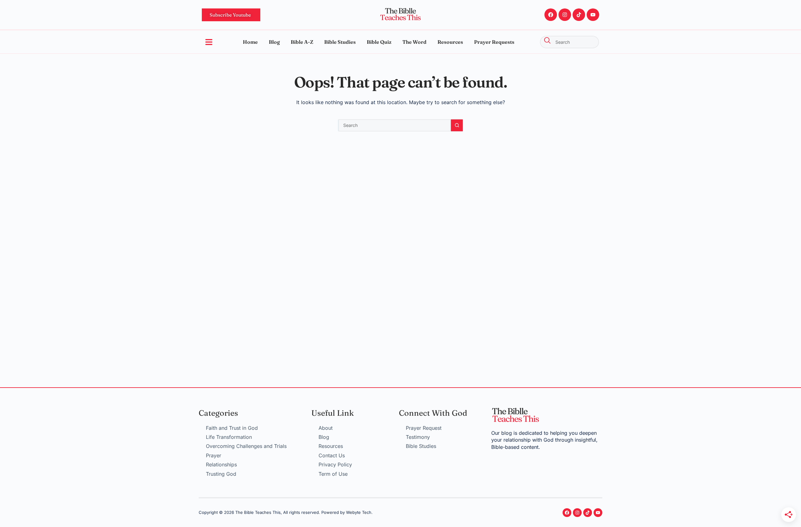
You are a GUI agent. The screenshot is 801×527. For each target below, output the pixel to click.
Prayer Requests (494, 42)
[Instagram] (565, 14)
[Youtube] (593, 14)
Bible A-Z (302, 42)
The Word (414, 42)
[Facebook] (550, 14)
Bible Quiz (379, 42)
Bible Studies (340, 42)
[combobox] (569, 42)
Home (250, 42)
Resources (450, 42)
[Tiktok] (579, 14)
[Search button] (457, 125)
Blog (274, 42)
